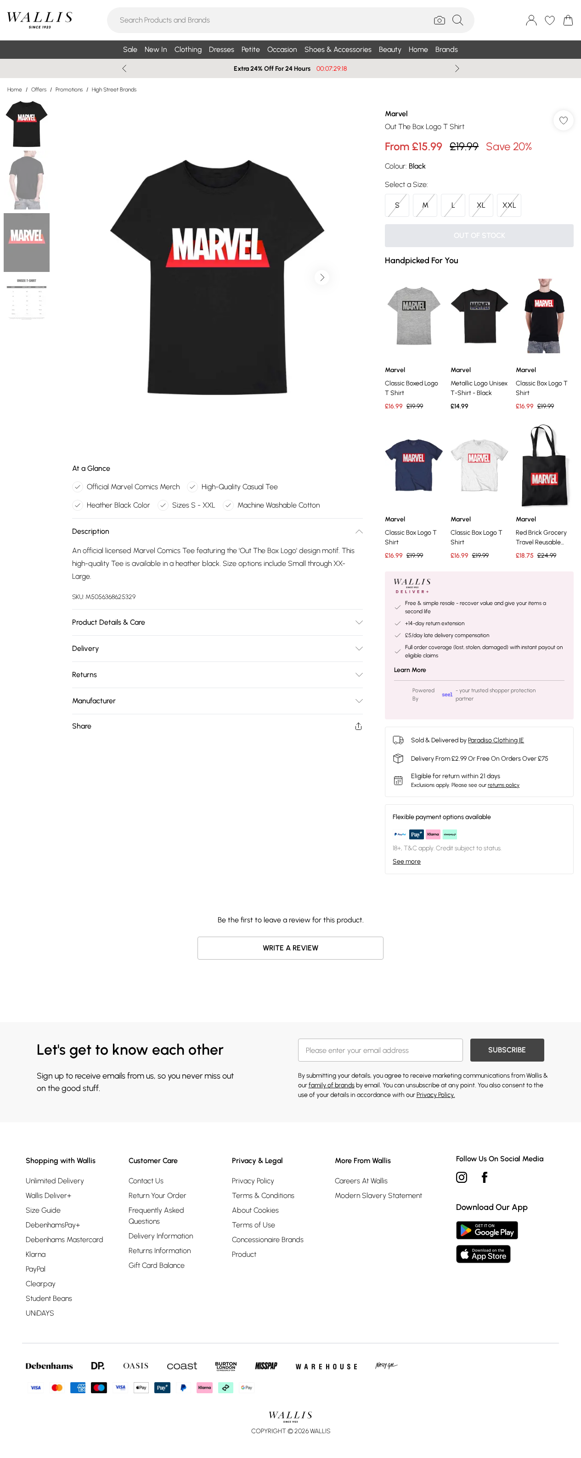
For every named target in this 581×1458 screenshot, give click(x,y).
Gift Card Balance (157, 1265)
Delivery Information (161, 1236)
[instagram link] (461, 1177)
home (14, 89)
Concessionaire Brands (268, 1239)
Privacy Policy (253, 1180)
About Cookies (255, 1210)
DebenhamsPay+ (53, 1225)
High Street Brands (114, 89)
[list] (217, 277)
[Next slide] (457, 68)
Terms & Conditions (263, 1195)
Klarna (35, 1254)
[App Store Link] (487, 1242)
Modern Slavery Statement (378, 1195)
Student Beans (49, 1298)
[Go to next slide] (322, 277)
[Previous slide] (124, 68)
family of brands (332, 1085)
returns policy (503, 785)
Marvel (396, 113)
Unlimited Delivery (55, 1180)
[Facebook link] (484, 1177)
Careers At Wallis (361, 1180)
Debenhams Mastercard (64, 1239)
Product (244, 1254)
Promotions (69, 89)
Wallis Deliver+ (48, 1195)
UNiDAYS (40, 1313)
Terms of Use (253, 1225)
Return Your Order (157, 1195)
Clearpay (41, 1283)
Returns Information (160, 1250)
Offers (38, 89)
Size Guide (43, 1210)
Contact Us (146, 1180)
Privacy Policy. (436, 1095)
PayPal (35, 1269)
